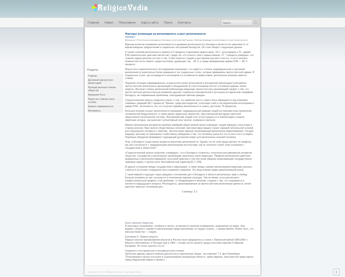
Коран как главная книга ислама (101, 100)
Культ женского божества (139, 222)
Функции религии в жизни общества (102, 89)
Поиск (168, 22)
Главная (93, 22)
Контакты (184, 22)
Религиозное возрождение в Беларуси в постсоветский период (165, 40)
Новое (109, 22)
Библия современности (100, 106)
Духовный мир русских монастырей (100, 81)
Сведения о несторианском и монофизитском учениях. (155, 250)
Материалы (94, 110)
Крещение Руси (96, 94)
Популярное (127, 22)
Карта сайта (149, 22)
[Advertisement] (105, 49)
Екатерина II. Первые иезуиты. (141, 236)
